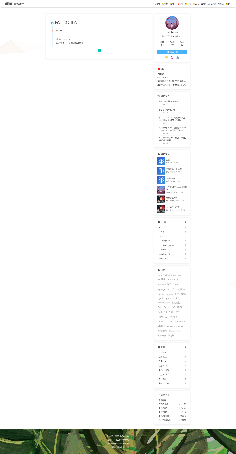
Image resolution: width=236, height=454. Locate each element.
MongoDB (162, 317)
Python (173, 316)
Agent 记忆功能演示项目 (168, 101)
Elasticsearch (177, 275)
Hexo (113, 440)
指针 (177, 311)
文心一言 (162, 335)
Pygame (169, 294)
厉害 (168, 160)
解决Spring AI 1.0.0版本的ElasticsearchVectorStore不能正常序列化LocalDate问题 (173, 129)
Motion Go (180, 321)
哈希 (163, 279)
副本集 (161, 298)
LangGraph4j (173, 279)
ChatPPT (180, 326)
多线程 (171, 335)
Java (170, 321)
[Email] (166, 57)
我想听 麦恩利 (171, 198)
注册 (178, 331)
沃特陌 (183, 294)
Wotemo (118, 443)
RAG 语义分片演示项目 (168, 110)
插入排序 (170, 298)
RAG (160, 312)
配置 (171, 312)
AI (159, 279)
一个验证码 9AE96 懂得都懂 (176, 188)
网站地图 (120, 447)
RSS (113, 447)
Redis (161, 294)
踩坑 (169, 284)
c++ (175, 284)
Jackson (171, 326)
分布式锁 (163, 331)
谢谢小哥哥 (170, 178)
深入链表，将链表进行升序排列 (70, 43)
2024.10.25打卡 (172, 207)
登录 (165, 312)
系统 (177, 294)
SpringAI (162, 289)
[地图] (177, 57)
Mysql (172, 331)
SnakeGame (163, 307)
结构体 (161, 326)
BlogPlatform (164, 302)
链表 (173, 307)
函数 (179, 307)
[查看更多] (185, 222)
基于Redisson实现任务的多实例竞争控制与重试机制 (173, 139)
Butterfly (125, 440)
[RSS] (172, 57)
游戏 (169, 289)
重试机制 (176, 302)
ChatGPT (162, 321)
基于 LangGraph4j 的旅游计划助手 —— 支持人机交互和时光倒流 (172, 119)
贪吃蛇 (178, 298)
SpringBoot (179, 289)
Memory (162, 284)
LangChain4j (164, 275)
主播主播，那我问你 (174, 169)
